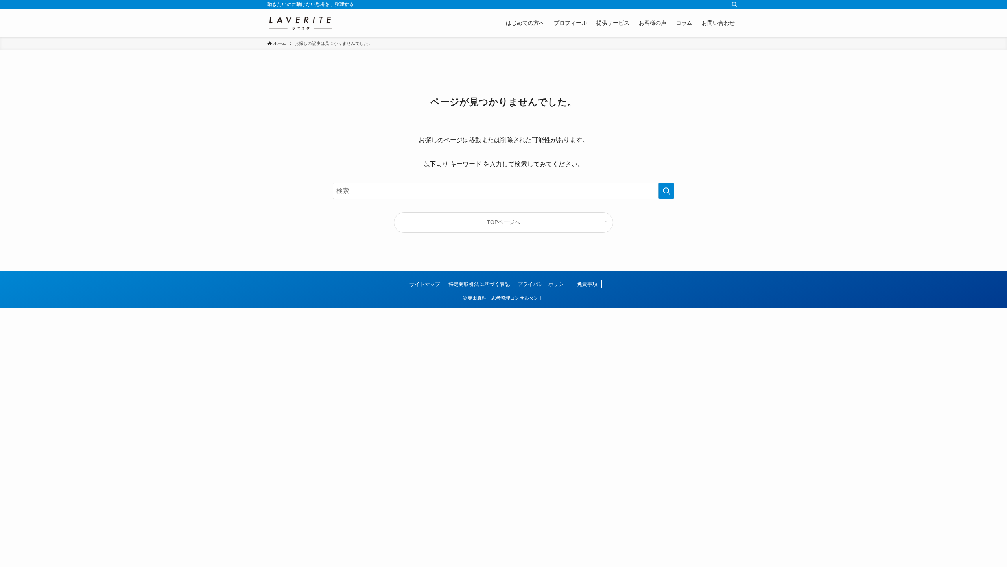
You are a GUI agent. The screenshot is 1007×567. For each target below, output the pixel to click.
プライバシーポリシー (543, 284)
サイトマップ (424, 284)
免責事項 (587, 284)
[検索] (734, 4)
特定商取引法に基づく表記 (479, 284)
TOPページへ (503, 222)
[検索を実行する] (666, 191)
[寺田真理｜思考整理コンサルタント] (300, 23)
